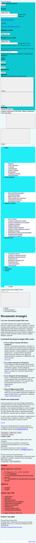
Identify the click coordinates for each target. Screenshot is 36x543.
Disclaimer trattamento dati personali (11, 527)
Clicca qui (7, 359)
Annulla (3, 109)
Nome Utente (22, 14)
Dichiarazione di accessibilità (12, 503)
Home (6, 308)
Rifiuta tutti (15, 432)
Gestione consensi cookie (11, 508)
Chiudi (3, 62)
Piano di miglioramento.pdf (13, 396)
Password (21, 16)
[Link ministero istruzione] (9, 3)
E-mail (20, 43)
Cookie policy (8, 496)
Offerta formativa (9, 309)
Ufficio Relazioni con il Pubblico (14, 501)
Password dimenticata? (7, 20)
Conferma (9, 109)
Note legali (7, 498)
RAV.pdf (7, 386)
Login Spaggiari (15, 50)
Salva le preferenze (15, 461)
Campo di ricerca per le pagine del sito (12, 289)
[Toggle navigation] (15, 136)
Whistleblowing (9, 506)
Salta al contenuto (6, 1)
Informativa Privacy (10, 500)
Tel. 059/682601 (12, 474)
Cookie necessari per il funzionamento (12, 454)
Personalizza (4, 432)
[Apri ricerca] (20, 121)
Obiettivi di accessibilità (11, 505)
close (2, 144)
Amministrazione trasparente (12, 510)
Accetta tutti (7, 434)
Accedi (3, 5)
